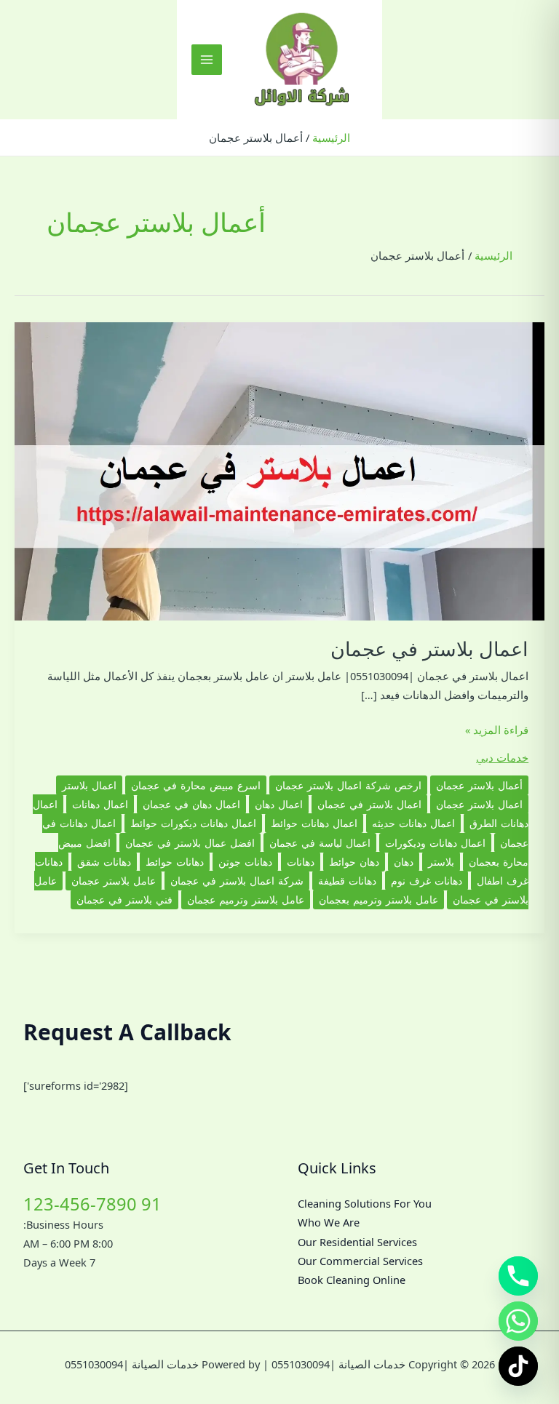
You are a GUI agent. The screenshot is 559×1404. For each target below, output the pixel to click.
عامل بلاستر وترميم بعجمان (378, 899)
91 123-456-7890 (92, 1204)
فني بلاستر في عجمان (124, 899)
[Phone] (518, 1276)
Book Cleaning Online (351, 1279)
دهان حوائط (354, 862)
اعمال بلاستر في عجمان (429, 648)
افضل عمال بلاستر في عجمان (190, 843)
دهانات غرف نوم (426, 881)
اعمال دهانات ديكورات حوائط (193, 823)
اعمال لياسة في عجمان (319, 843)
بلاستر (441, 862)
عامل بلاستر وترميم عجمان (245, 899)
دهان (403, 862)
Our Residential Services (357, 1242)
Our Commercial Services (360, 1260)
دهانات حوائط (175, 862)
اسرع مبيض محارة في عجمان (196, 785)
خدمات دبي (502, 757)
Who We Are (329, 1222)
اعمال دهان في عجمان (191, 804)
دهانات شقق (104, 862)
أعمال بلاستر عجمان (479, 785)
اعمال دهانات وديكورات (435, 843)
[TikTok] (518, 1366)
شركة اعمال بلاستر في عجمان (237, 881)
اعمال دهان (279, 804)
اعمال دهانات (100, 804)
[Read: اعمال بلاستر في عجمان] (279, 470)
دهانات (300, 862)
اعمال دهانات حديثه (413, 823)
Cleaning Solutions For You (365, 1203)
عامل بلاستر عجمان (113, 881)
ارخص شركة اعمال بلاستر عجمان (348, 785)
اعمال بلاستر (89, 785)
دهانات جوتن (245, 862)
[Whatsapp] (518, 1321)
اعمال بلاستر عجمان (479, 804)
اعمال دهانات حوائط (314, 823)
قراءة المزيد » (496, 730)
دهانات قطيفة (347, 881)
